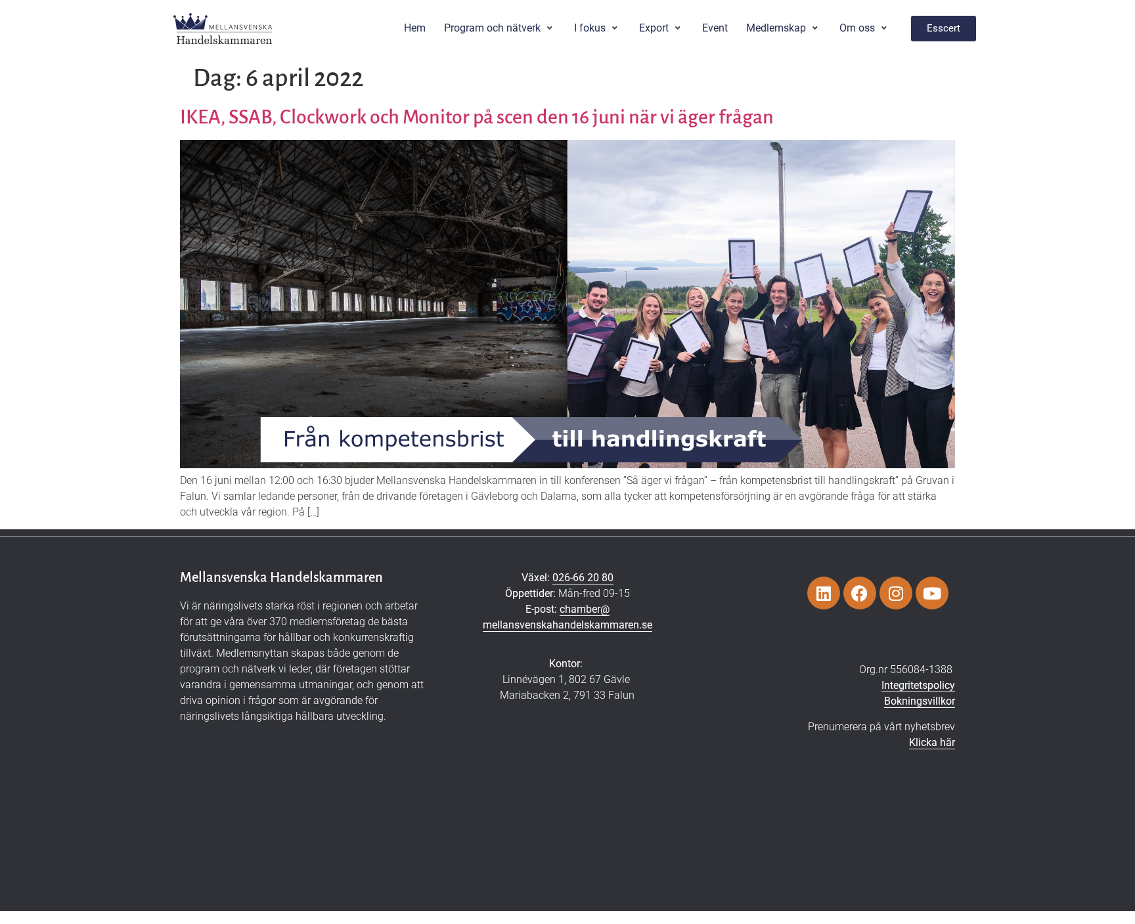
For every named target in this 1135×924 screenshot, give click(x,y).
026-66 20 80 (582, 577)
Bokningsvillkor (919, 701)
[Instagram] (895, 593)
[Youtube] (932, 593)
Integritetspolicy (918, 685)
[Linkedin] (823, 593)
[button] (500, 28)
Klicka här (932, 742)
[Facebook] (859, 593)
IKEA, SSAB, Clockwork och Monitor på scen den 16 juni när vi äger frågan (477, 116)
